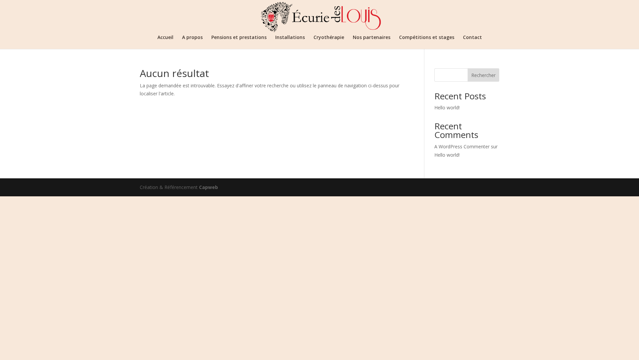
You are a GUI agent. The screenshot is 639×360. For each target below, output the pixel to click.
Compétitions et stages (426, 37)
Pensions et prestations (239, 37)
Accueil (165, 37)
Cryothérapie (329, 37)
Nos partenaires (371, 37)
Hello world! (447, 107)
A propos (192, 37)
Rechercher (483, 75)
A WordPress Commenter (462, 146)
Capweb (208, 187)
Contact (472, 37)
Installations (290, 37)
